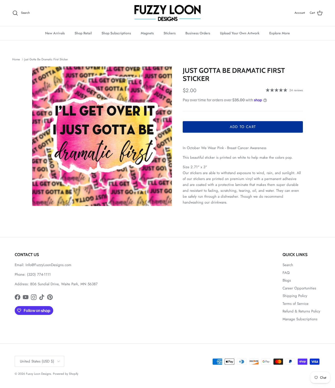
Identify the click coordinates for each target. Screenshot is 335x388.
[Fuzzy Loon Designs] (167, 13)
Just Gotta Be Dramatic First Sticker (46, 59)
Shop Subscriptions (116, 33)
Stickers (170, 33)
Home (16, 59)
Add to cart (243, 126)
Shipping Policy (295, 295)
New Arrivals (55, 33)
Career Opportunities (299, 288)
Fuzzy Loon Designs (38, 374)
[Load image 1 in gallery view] (102, 136)
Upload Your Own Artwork (239, 33)
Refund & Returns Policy (301, 311)
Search (288, 265)
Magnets (147, 33)
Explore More (279, 33)
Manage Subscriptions (300, 319)
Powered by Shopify (65, 374)
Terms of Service (296, 303)
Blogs (287, 280)
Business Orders (197, 33)
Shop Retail (83, 33)
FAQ (286, 272)
